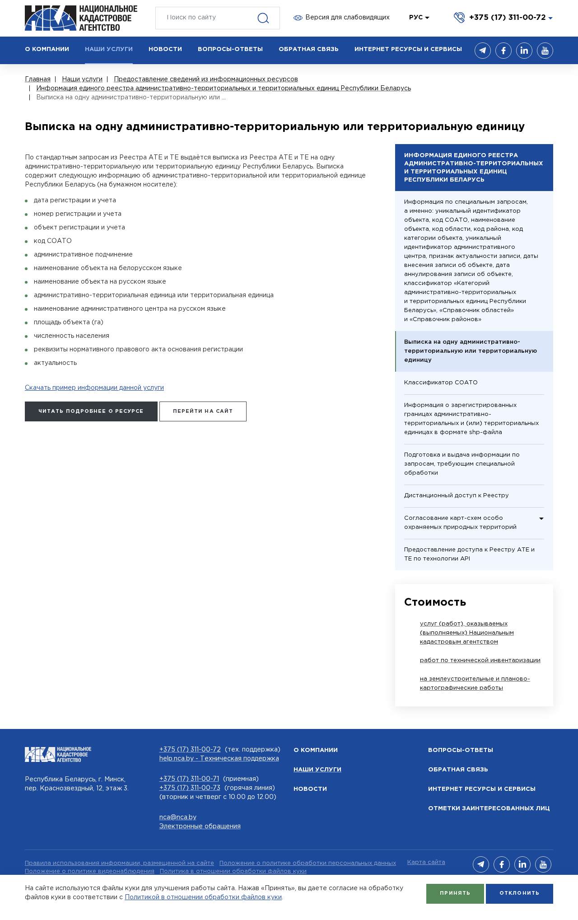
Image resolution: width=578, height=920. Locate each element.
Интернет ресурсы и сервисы (482, 789)
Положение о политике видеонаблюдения (89, 871)
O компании (316, 750)
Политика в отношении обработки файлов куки (233, 871)
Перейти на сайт (203, 411)
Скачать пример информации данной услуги (94, 388)
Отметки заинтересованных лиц (489, 808)
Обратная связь (458, 769)
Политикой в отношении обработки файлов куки (203, 897)
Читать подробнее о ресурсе (91, 411)
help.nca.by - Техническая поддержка (219, 758)
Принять (455, 893)
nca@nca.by (177, 817)
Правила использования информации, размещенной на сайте (119, 863)
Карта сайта (426, 862)
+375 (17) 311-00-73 (189, 788)
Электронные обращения (200, 826)
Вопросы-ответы (460, 750)
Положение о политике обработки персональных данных (307, 863)
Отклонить (519, 893)
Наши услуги (317, 769)
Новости (310, 789)
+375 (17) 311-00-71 (189, 779)
